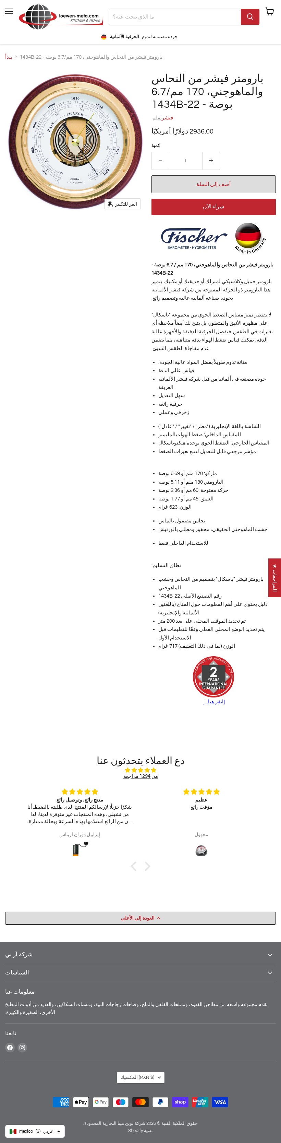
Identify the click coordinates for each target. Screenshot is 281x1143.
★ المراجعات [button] (274, 578)
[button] (135, 866)
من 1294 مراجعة (140, 776)
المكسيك (137, 1077)
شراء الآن (213, 206)
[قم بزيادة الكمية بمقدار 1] (211, 161)
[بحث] (250, 17)
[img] (140, 770)
